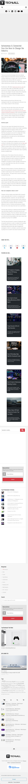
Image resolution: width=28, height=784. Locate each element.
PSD (3, 572)
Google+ (16, 687)
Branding (3, 683)
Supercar (18, 692)
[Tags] (23, 700)
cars (14, 683)
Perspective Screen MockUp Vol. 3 (14, 522)
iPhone (6, 689)
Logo (12, 688)
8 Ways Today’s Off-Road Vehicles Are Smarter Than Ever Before (13, 412)
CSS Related (8, 734)
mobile (21, 688)
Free (16, 685)
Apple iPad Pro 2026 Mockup (12, 720)
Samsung (7, 692)
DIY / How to (11, 53)
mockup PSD (12, 690)
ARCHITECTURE (19, 681)
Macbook (14, 688)
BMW (23, 681)
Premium (17, 713)
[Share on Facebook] (11, 246)
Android (8, 681)
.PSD (3, 681)
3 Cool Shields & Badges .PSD (12, 705)
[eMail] (21, 11)
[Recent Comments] (17, 700)
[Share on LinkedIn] (23, 246)
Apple (13, 681)
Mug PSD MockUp (9, 741)
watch (4, 694)
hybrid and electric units (18, 87)
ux (2, 694)
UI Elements (5, 579)
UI (22, 692)
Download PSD (6, 685)
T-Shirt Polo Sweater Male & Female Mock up (15, 715)
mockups (16, 690)
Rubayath (5, 53)
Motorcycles (21, 690)
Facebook (13, 685)
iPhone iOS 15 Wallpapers (12, 492)
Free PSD (12, 687)
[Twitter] (9, 11)
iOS (24, 687)
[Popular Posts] (11, 700)
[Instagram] (15, 11)
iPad (2, 688)
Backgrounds (5, 584)
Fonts (4, 574)
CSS (16, 683)
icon (19, 687)
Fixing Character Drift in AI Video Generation (13, 327)
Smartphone (12, 692)
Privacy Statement (16, 782)
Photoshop (3, 692)
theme (21, 692)
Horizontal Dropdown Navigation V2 (13, 736)
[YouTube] (18, 11)
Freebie (19, 685)
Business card (8, 683)
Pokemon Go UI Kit (11, 511)
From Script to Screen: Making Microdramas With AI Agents (13, 300)
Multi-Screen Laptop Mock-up (13, 495)
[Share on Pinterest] (17, 246)
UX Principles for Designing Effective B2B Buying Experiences (13, 272)
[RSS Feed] (12, 11)
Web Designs (5, 587)
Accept (14, 779)
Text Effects (5, 577)
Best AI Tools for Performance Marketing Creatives (14, 383)
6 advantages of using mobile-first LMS (10, 672)
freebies (7, 687)
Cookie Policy (10, 782)
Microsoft (18, 688)
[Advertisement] (14, 27)
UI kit (24, 692)
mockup (5, 690)
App (11, 681)
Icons (4, 582)
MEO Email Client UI (10, 725)
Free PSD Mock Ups (10, 708)
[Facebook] (6, 11)
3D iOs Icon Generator (10, 730)
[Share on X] (4, 246)
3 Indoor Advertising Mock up (8, 648)
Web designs (7, 694)
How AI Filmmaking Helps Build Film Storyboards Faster (13, 355)
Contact (4, 592)
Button (12, 683)
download (21, 683)
